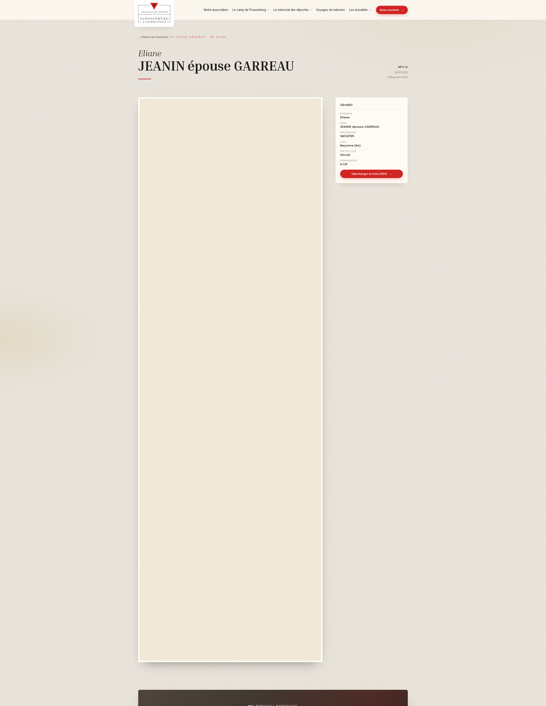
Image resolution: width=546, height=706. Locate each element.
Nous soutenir (392, 10)
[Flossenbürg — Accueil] (154, 10)
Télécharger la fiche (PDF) (371, 173)
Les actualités (358, 10)
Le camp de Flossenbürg (249, 10)
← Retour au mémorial (153, 37)
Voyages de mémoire (330, 10)
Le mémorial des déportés (291, 10)
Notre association (216, 10)
